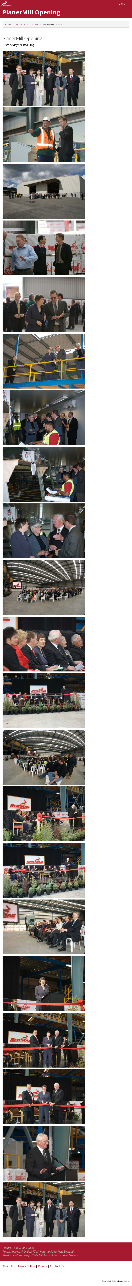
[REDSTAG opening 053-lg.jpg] (66, 474)
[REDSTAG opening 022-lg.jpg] (66, 134)
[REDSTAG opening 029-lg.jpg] (66, 191)
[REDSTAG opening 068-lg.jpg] (66, 587)
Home (8, 24)
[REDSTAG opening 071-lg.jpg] (66, 644)
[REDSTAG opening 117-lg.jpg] (66, 1096)
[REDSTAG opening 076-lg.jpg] (66, 757)
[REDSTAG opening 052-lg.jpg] (66, 417)
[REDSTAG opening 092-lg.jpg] (66, 813)
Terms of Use (26, 1266)
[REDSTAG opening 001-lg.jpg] (66, 78)
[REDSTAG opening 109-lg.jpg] (66, 983)
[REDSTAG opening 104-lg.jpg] (66, 927)
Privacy (42, 1266)
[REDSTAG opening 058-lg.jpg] (66, 530)
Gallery (34, 24)
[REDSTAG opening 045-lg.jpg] (66, 361)
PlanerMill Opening (53, 24)
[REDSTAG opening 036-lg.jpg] (66, 248)
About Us (20, 24)
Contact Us (57, 1266)
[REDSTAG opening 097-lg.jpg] (66, 870)
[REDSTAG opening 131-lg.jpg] (66, 1209)
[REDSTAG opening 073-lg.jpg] (66, 700)
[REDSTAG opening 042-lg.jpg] (66, 304)
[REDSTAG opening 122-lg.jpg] (66, 1153)
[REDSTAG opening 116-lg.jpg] (66, 1040)
